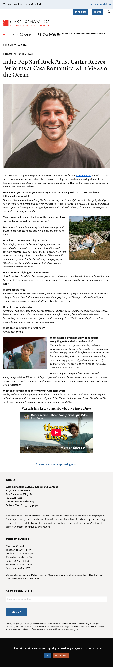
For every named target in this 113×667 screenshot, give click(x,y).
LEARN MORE (61, 655)
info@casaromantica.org (20, 501)
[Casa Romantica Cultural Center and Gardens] (26, 22)
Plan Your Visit (99, 4)
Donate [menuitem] (97, 12)
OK (47, 655)
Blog (12, 34)
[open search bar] (108, 11)
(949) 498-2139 (14, 497)
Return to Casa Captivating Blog (57, 464)
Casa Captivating (25, 34)
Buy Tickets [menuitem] (80, 12)
